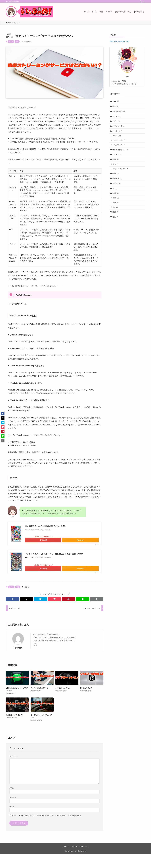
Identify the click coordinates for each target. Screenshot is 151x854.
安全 (116, 202)
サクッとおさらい (120, 149)
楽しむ (27, 587)
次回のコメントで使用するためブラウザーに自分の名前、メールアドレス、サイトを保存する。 (47, 815)
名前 (11, 788)
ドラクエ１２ (119, 145)
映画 (115, 173)
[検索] (143, 1)
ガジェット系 (118, 126)
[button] (12, 599)
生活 (115, 193)
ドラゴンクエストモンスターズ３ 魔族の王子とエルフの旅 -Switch (54, 553)
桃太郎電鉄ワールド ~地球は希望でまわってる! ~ (45, 526)
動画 (115, 159)
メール (12, 797)
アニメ (116, 116)
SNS (115, 101)
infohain (18, 647)
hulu (116, 164)
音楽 (17, 41)
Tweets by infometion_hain (119, 41)
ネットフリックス (120, 169)
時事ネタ (117, 178)
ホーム (66, 846)
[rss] (140, 1)
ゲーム (117, 131)
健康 (116, 198)
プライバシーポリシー (79, 846)
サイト (11, 806)
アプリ (11, 41)
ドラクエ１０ (119, 140)
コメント (13, 756)
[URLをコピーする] (96, 599)
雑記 (115, 212)
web (115, 106)
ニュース (117, 154)
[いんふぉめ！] (29, 12)
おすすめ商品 (118, 111)
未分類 (116, 183)
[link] (35, 644)
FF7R (117, 135)
